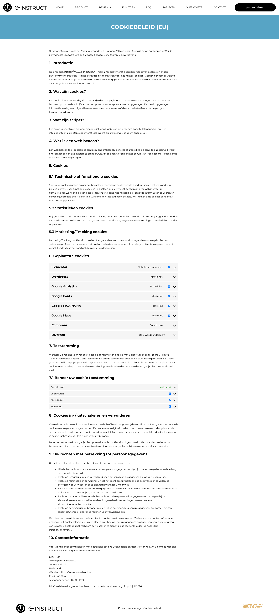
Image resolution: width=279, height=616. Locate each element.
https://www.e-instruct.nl (80, 71)
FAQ (148, 7)
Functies (128, 7)
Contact (220, 7)
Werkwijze (194, 7)
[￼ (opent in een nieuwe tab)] (253, 608)
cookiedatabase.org (109, 586)
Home (60, 7)
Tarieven (169, 7)
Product (81, 7)
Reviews (105, 7)
